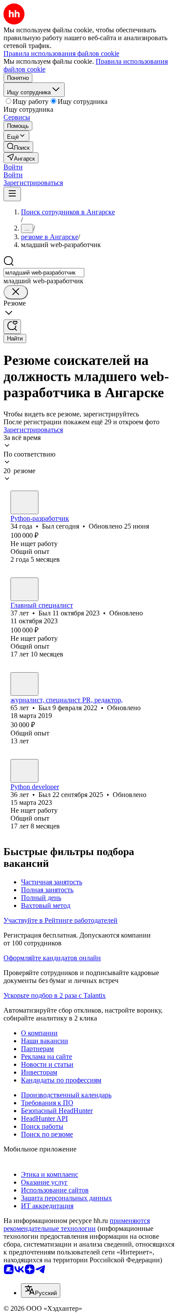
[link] (18, 146)
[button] (13, 167)
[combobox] (43, 272)
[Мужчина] (24, 502)
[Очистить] (15, 292)
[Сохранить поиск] (12, 327)
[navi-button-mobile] (12, 194)
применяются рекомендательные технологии (76, 1224)
